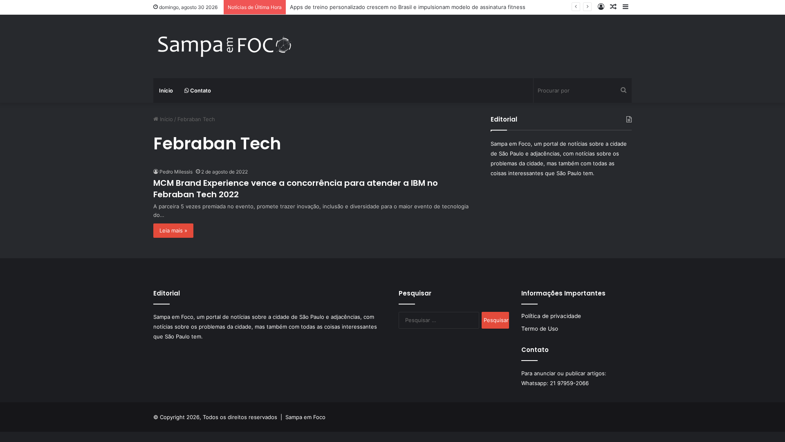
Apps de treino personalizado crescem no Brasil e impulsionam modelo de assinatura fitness (407, 7)
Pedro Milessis (176, 172)
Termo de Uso (539, 328)
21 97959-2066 (569, 383)
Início (166, 90)
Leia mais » (173, 230)
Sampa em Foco (305, 417)
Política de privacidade (551, 316)
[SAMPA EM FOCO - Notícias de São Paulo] (224, 46)
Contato (200, 90)
